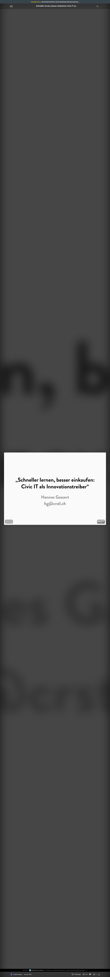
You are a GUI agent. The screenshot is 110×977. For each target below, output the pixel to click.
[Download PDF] (99, 974)
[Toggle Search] (97, 6)
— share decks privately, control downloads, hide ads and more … (55, 1)
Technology (77, 974)
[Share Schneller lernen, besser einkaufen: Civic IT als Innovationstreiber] (90, 974)
